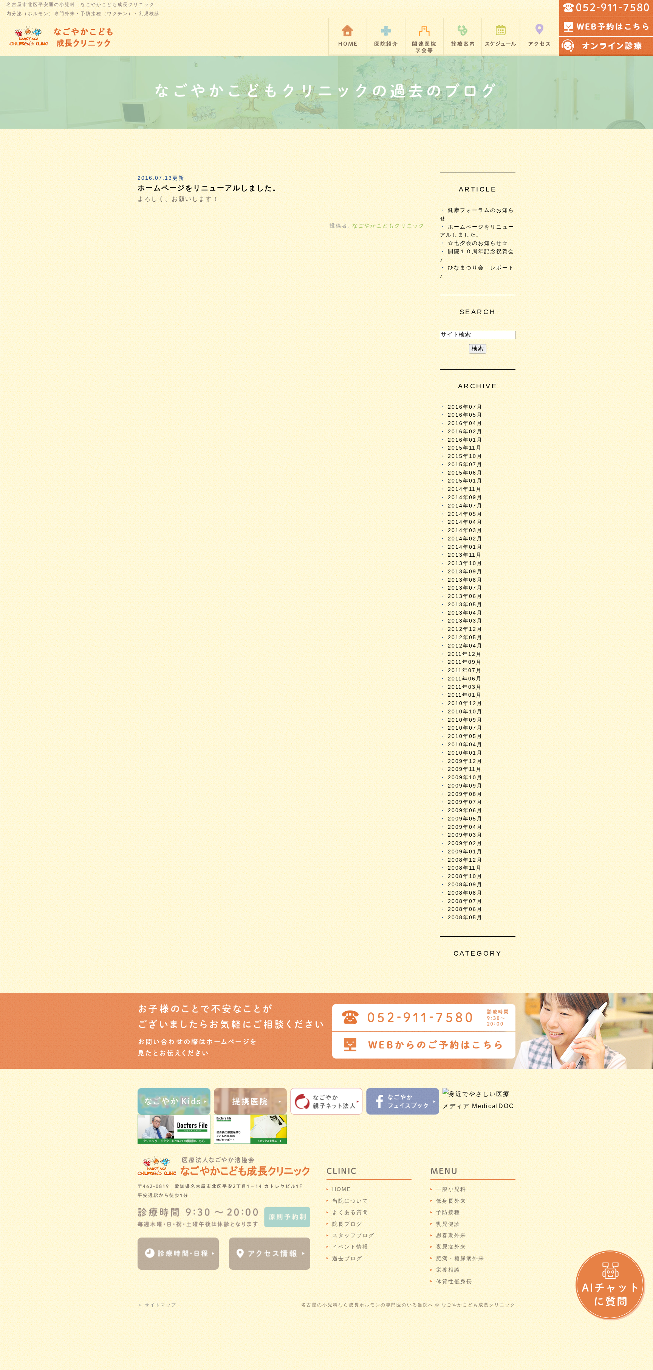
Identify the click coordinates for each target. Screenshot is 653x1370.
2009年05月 (465, 819)
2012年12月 (465, 629)
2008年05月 (465, 917)
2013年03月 (465, 621)
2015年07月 (465, 464)
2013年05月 (465, 604)
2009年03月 (465, 835)
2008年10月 (465, 876)
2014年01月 (465, 547)
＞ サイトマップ (157, 1305)
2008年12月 (465, 860)
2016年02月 (465, 431)
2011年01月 (465, 695)
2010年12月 (465, 703)
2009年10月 (465, 777)
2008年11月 (465, 868)
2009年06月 (465, 810)
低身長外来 (451, 1201)
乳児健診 (448, 1224)
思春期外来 (451, 1235)
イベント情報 (350, 1247)
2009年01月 (465, 852)
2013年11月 (465, 555)
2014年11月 (465, 489)
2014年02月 (465, 539)
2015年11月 (465, 448)
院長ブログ (347, 1224)
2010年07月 (465, 728)
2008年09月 (465, 884)
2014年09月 (465, 497)
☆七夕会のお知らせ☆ (478, 243)
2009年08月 (465, 794)
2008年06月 (465, 909)
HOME (341, 1189)
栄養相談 (448, 1270)
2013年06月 (465, 596)
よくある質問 (350, 1212)
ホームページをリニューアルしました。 (209, 188)
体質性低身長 (454, 1281)
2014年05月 (465, 514)
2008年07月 (465, 901)
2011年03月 (465, 687)
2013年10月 (465, 563)
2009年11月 (465, 769)
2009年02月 (465, 843)
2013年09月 (465, 571)
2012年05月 (465, 637)
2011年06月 (465, 679)
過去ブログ (347, 1258)
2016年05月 (465, 415)
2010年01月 (465, 753)
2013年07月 (465, 588)
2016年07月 (465, 407)
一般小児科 (451, 1189)
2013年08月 (465, 580)
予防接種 (448, 1212)
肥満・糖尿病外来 (460, 1258)
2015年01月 (465, 481)
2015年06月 (465, 473)
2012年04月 (465, 646)
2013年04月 (465, 613)
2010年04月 (465, 744)
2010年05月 (465, 736)
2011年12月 (465, 654)
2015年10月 (465, 456)
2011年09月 (465, 662)
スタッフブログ (353, 1235)
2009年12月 (465, 761)
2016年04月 (465, 423)
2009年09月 (465, 786)
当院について (350, 1201)
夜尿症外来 (451, 1247)
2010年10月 (465, 712)
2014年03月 (465, 530)
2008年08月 (465, 893)
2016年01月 (465, 440)
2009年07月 (465, 802)
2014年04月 (465, 522)
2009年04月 (465, 827)
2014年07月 (465, 506)
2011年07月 (465, 670)
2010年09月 (465, 720)
